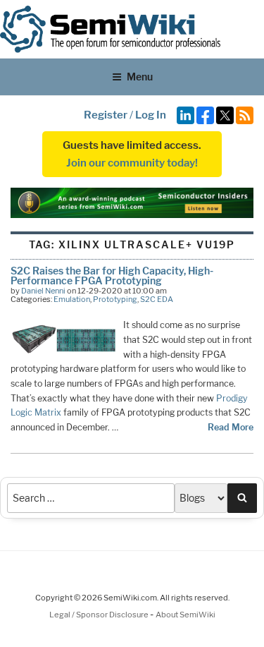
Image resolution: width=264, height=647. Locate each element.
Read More (230, 427)
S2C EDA (156, 299)
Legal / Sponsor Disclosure (99, 614)
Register (105, 115)
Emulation (72, 299)
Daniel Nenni (43, 291)
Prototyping (115, 299)
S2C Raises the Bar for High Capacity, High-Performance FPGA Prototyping (112, 275)
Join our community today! (132, 163)
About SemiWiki (185, 614)
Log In (150, 115)
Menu (140, 77)
